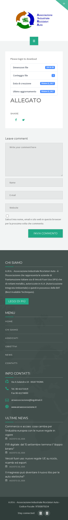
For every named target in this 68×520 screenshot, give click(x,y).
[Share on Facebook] (14, 120)
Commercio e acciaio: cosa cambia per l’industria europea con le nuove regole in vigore (30, 430)
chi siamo (11, 329)
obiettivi (11, 346)
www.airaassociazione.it (23, 407)
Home (9, 321)
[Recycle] (34, 19)
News (8, 354)
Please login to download (23, 58)
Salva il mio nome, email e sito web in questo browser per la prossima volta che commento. (33, 221)
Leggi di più (16, 301)
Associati (11, 338)
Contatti (11, 363)
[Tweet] (21, 120)
